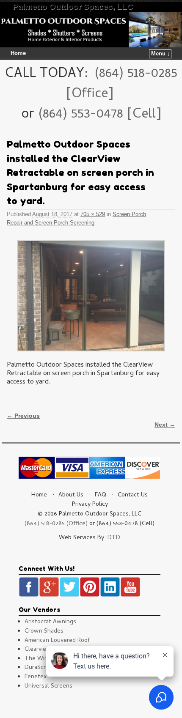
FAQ (100, 495)
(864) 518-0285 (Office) (56, 524)
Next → (164, 424)
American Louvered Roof (57, 641)
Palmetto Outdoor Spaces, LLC (73, 6)
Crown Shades (44, 631)
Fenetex (36, 677)
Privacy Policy (90, 505)
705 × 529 (92, 214)
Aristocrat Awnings (50, 622)
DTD (114, 538)
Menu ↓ (160, 54)
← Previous (23, 415)
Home (18, 53)
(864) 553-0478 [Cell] (99, 115)
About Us (70, 495)
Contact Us (133, 495)
